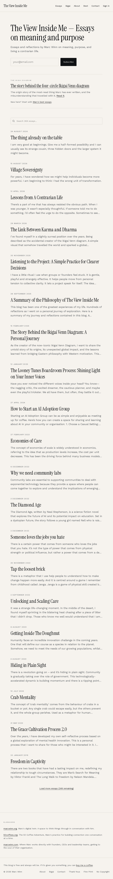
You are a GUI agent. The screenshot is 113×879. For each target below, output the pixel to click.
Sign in (106, 6)
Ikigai (67, 6)
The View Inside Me (15, 6)
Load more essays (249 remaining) (56, 788)
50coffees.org (11, 835)
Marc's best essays (42, 102)
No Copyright (103, 871)
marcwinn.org (10, 828)
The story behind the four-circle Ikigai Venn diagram (50, 86)
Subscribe (68, 62)
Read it (60, 95)
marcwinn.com (11, 844)
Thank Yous (74, 871)
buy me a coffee (84, 865)
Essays (58, 6)
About (77, 6)
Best (85, 6)
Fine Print (88, 871)
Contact (95, 6)
